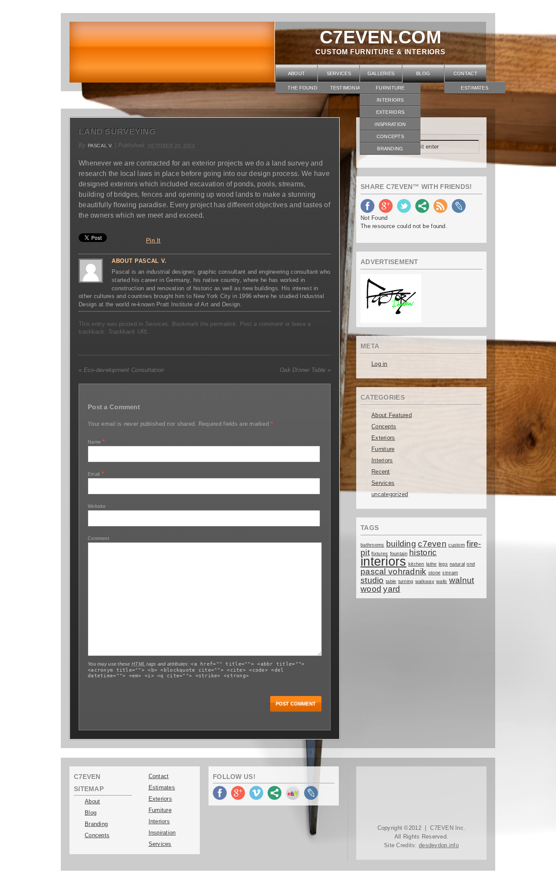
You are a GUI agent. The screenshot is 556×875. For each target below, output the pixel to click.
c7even (432, 543)
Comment (98, 538)
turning (406, 581)
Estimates (474, 87)
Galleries (381, 73)
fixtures (379, 553)
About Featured (391, 415)
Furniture (390, 87)
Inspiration (390, 124)
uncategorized (389, 494)
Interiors (390, 100)
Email (93, 474)
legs (443, 564)
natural (457, 564)
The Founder (306, 87)
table (391, 581)
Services (339, 73)
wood (371, 588)
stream (450, 572)
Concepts (390, 136)
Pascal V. (100, 145)
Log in (379, 364)
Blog (423, 73)
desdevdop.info (439, 845)
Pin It (153, 240)
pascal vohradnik (393, 571)
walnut (461, 580)
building (401, 543)
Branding (390, 148)
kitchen (416, 564)
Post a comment (261, 324)
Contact (465, 73)
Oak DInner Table (305, 370)
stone (434, 572)
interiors (384, 561)
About (296, 73)
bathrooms (372, 544)
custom (456, 544)
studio (372, 580)
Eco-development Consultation (121, 370)
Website (97, 506)
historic (423, 552)
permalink (223, 324)
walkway (424, 581)
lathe (431, 564)
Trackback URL (128, 331)
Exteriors (390, 112)
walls (441, 581)
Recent (380, 471)
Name (94, 441)
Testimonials (348, 87)
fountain (398, 553)
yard (391, 588)
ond (471, 564)
